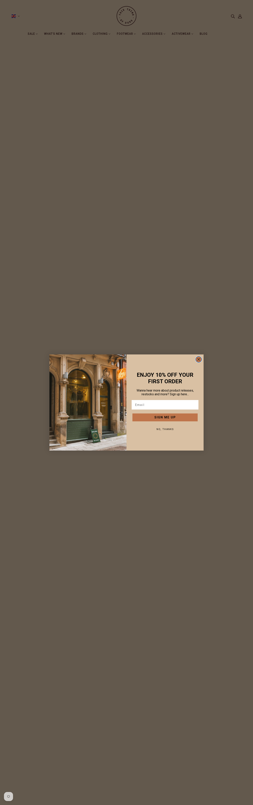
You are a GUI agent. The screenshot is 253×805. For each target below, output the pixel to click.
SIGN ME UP (165, 417)
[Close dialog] (199, 359)
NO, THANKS (165, 429)
